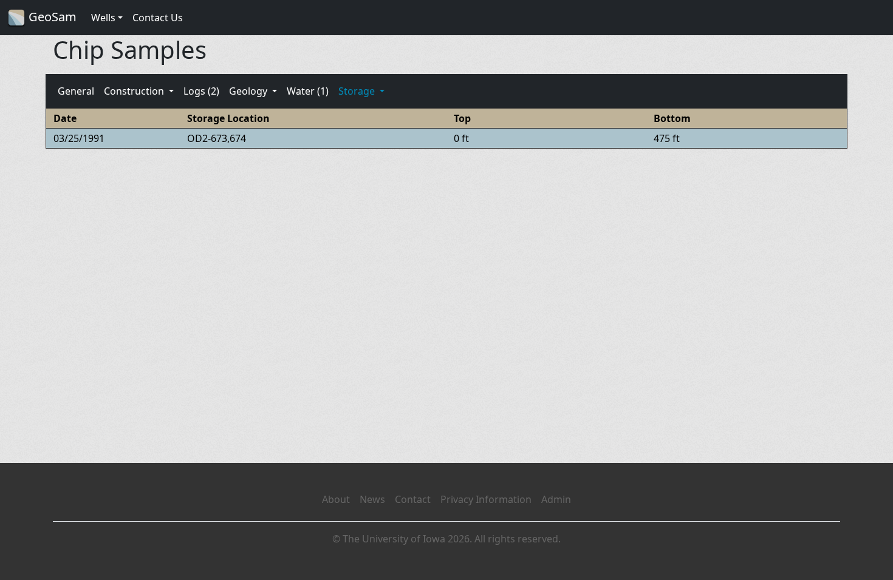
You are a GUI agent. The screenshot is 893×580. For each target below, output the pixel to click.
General (76, 91)
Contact (413, 499)
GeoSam (51, 16)
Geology (249, 91)
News (372, 499)
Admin (556, 499)
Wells (103, 17)
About (336, 499)
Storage (357, 91)
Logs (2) (201, 91)
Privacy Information (486, 499)
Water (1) (308, 91)
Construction (135, 91)
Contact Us (157, 17)
